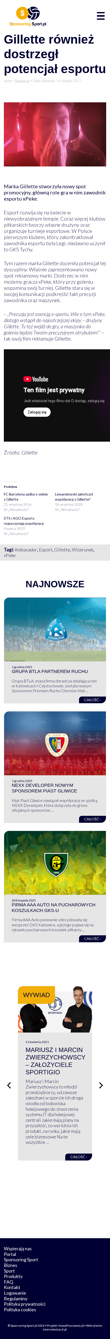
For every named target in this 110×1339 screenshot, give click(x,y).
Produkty (13, 1276)
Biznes (10, 1265)
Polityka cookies (20, 1309)
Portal (10, 1254)
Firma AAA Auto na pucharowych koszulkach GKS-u (53, 907)
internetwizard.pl (55, 1329)
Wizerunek (82, 549)
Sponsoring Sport (21, 1259)
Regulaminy (15, 1298)
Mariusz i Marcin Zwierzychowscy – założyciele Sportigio (55, 1060)
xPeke (10, 555)
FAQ (8, 1282)
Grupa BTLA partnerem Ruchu (50, 671)
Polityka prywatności (25, 1304)
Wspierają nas (18, 1248)
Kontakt (12, 1287)
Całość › (92, 700)
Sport (9, 1271)
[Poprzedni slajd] (9, 1085)
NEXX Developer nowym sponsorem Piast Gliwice (44, 788)
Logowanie (15, 1293)
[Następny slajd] (101, 1085)
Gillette (62, 549)
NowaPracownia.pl (71, 1325)
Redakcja (22, 81)
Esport (45, 549)
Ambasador (26, 549)
